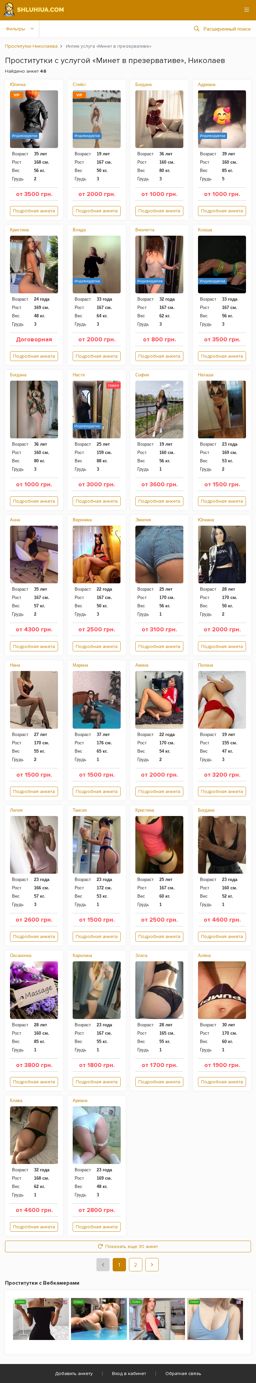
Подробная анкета (34, 211)
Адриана (206, 84)
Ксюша (205, 229)
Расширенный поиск (227, 29)
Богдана (143, 84)
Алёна (204, 955)
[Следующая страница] (152, 1264)
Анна (15, 519)
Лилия (16, 810)
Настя (79, 374)
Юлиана (206, 519)
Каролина (82, 955)
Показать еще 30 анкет (131, 1246)
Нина (15, 665)
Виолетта (144, 229)
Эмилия (143, 519)
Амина (141, 665)
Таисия (80, 810)
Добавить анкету (74, 1373)
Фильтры (15, 29)
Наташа (205, 374)
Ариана (80, 1100)
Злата (141, 955)
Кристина (19, 229)
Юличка (18, 84)
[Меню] (246, 9)
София (142, 374)
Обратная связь (183, 1373)
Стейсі (79, 84)
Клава (16, 1100)
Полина (205, 665)
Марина (80, 665)
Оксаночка (20, 955)
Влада (79, 229)
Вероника (82, 519)
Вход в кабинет (129, 1373)
